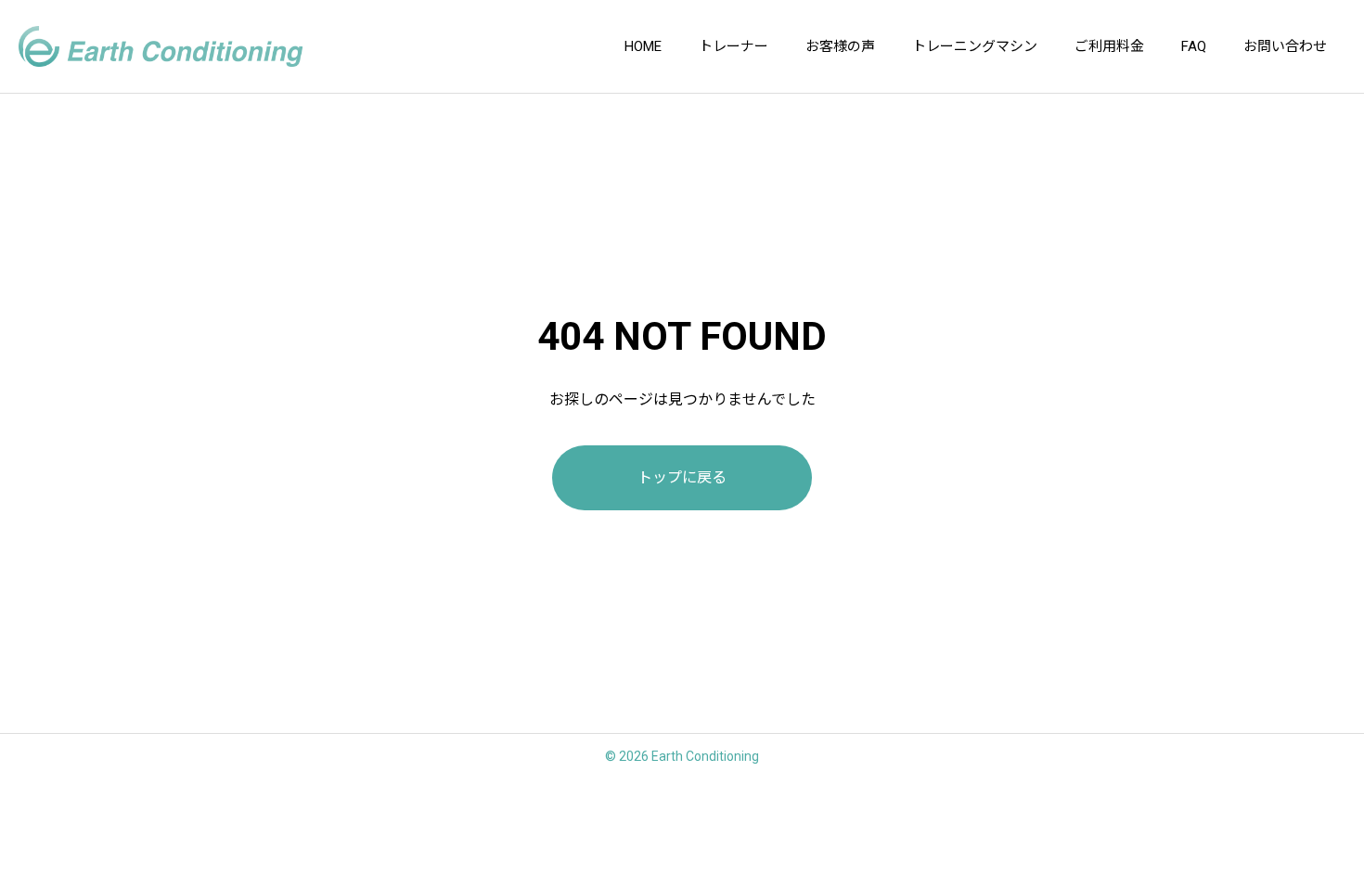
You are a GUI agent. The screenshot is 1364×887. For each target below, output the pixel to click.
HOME (643, 46)
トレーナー (733, 46)
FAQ (1193, 46)
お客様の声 (840, 46)
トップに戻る (682, 477)
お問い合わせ (1285, 46)
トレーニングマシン (974, 46)
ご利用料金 (1109, 46)
